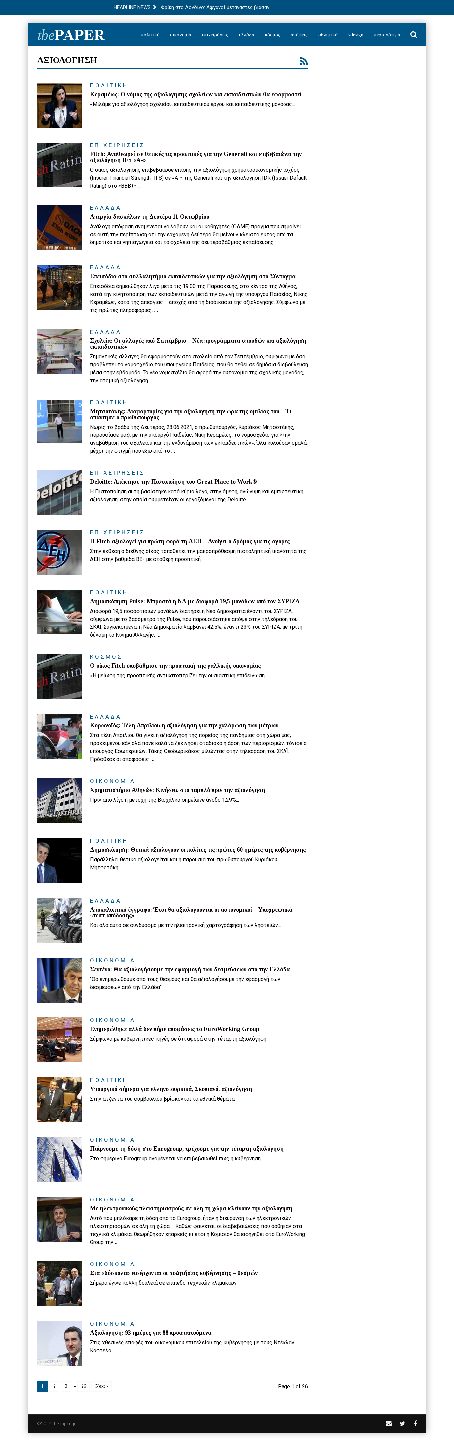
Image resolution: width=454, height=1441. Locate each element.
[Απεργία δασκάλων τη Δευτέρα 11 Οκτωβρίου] (59, 227)
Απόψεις (299, 34)
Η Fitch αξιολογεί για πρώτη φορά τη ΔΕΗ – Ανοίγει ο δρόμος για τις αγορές (190, 541)
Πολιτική (150, 34)
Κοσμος (106, 656)
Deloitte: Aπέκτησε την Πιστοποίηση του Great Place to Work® (173, 481)
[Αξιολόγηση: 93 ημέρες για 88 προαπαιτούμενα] (59, 1343)
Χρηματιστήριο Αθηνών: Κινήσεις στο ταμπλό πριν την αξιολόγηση (177, 790)
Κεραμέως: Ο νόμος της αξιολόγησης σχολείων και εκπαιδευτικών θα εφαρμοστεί (196, 94)
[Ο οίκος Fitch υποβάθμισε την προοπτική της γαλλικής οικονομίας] (59, 676)
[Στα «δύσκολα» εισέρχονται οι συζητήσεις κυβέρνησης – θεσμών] (59, 1283)
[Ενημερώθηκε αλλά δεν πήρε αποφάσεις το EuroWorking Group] (59, 1039)
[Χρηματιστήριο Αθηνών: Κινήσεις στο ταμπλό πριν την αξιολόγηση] (59, 800)
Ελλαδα (106, 207)
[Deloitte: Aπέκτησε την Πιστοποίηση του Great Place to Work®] (59, 492)
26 (83, 1386)
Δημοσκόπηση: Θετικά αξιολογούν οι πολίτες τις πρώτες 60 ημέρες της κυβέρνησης (198, 849)
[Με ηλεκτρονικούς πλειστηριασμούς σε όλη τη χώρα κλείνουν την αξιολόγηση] (59, 1219)
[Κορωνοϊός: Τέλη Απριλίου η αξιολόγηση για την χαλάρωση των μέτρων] (59, 736)
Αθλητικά (328, 34)
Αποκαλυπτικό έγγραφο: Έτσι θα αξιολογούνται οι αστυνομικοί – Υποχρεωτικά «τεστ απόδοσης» (191, 912)
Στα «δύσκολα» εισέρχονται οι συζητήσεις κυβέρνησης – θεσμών (174, 1273)
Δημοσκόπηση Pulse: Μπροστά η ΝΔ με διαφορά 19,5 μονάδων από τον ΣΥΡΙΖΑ (195, 601)
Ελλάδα (246, 34)
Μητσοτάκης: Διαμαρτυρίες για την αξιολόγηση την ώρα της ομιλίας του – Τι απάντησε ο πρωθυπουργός (190, 414)
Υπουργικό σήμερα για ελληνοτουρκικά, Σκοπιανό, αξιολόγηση (171, 1089)
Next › (101, 1386)
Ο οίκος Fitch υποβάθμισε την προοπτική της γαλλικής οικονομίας (175, 665)
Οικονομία (180, 34)
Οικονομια (113, 781)
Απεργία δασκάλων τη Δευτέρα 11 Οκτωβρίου (149, 216)
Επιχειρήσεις (215, 34)
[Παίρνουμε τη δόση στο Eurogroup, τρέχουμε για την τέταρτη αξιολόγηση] (59, 1159)
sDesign (355, 34)
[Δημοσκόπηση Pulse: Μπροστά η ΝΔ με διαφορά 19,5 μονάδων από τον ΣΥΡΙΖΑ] (59, 612)
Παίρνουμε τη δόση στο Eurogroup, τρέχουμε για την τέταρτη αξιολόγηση (187, 1148)
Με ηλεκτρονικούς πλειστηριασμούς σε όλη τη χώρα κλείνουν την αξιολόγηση (191, 1208)
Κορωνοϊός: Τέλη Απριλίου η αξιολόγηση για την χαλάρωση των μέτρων (184, 725)
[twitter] (402, 1423)
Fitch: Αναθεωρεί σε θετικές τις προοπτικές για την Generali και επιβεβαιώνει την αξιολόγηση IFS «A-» (196, 157)
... (156, 310)
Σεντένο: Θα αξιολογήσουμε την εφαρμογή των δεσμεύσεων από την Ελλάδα (190, 969)
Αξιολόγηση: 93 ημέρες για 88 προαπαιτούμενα (150, 1332)
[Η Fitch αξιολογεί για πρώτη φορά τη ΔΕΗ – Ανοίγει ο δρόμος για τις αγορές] (59, 552)
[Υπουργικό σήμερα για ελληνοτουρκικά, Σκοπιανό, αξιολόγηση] (59, 1099)
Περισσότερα (387, 34)
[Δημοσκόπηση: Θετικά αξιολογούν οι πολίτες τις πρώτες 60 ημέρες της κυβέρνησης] (59, 860)
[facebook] (415, 1423)
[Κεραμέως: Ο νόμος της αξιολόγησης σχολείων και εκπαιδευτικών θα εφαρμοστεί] (59, 105)
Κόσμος (272, 34)
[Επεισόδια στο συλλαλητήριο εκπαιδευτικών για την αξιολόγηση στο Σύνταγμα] (59, 287)
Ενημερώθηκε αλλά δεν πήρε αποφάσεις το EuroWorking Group (174, 1029)
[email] (389, 1423)
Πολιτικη (109, 85)
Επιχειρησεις (117, 145)
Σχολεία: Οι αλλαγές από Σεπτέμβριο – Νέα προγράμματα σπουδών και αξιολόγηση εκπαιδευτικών (198, 343)
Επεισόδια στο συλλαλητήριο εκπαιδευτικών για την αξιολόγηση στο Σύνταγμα (192, 276)
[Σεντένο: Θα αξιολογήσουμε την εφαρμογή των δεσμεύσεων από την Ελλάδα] (59, 980)
